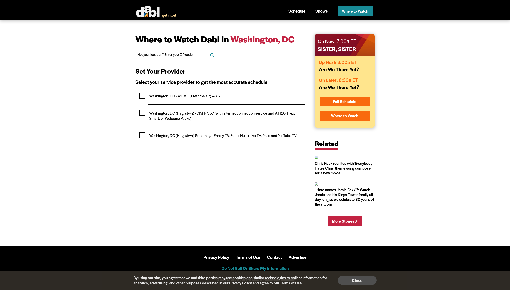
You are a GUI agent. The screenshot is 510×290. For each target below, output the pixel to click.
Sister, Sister (337, 49)
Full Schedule (344, 101)
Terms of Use (248, 257)
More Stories (343, 221)
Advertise (298, 257)
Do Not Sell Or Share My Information (255, 268)
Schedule (296, 11)
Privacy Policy (216, 257)
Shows (321, 11)
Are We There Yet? (339, 69)
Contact (274, 257)
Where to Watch (355, 11)
